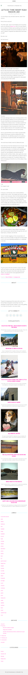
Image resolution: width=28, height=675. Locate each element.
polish (2, 593)
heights (2, 565)
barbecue (3, 524)
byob (2, 538)
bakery (2, 521)
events (2, 553)
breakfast (3, 533)
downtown (3, 548)
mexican (2, 585)
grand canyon (3, 560)
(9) (4, 639)
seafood (2, 602)
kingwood (3, 578)
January (3, 639)
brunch (2, 536)
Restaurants (3, 658)
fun (1, 558)
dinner (2, 546)
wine (2, 615)
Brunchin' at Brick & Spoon (14, 348)
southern (2, 605)
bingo (2, 531)
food (2, 556)
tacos (2, 607)
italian (2, 575)
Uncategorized (16, 277)
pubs (2, 595)
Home (14, 1)
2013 (2, 642)
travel (2, 610)
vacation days (3, 612)
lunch (2, 583)
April (3, 625)
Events (2, 651)
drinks (2, 551)
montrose (3, 588)
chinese (2, 541)
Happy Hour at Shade (14, 402)
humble (2, 570)
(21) (2, 624)
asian (2, 519)
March (3, 635)
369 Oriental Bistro (14, 433)
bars (2, 526)
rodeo (2, 600)
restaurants (3, 597)
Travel (2, 661)
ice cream (3, 573)
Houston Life (3, 653)
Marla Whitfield (9, 277)
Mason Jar (13, 26)
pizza (2, 590)
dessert (2, 543)
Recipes (2, 656)
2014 (2, 624)
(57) (2, 642)
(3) (3, 625)
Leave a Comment (5, 274)
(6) (4, 635)
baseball (2, 528)
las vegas (3, 580)
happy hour (3, 563)
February (4, 637)
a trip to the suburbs (5, 516)
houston (2, 568)
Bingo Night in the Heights (14, 481)
